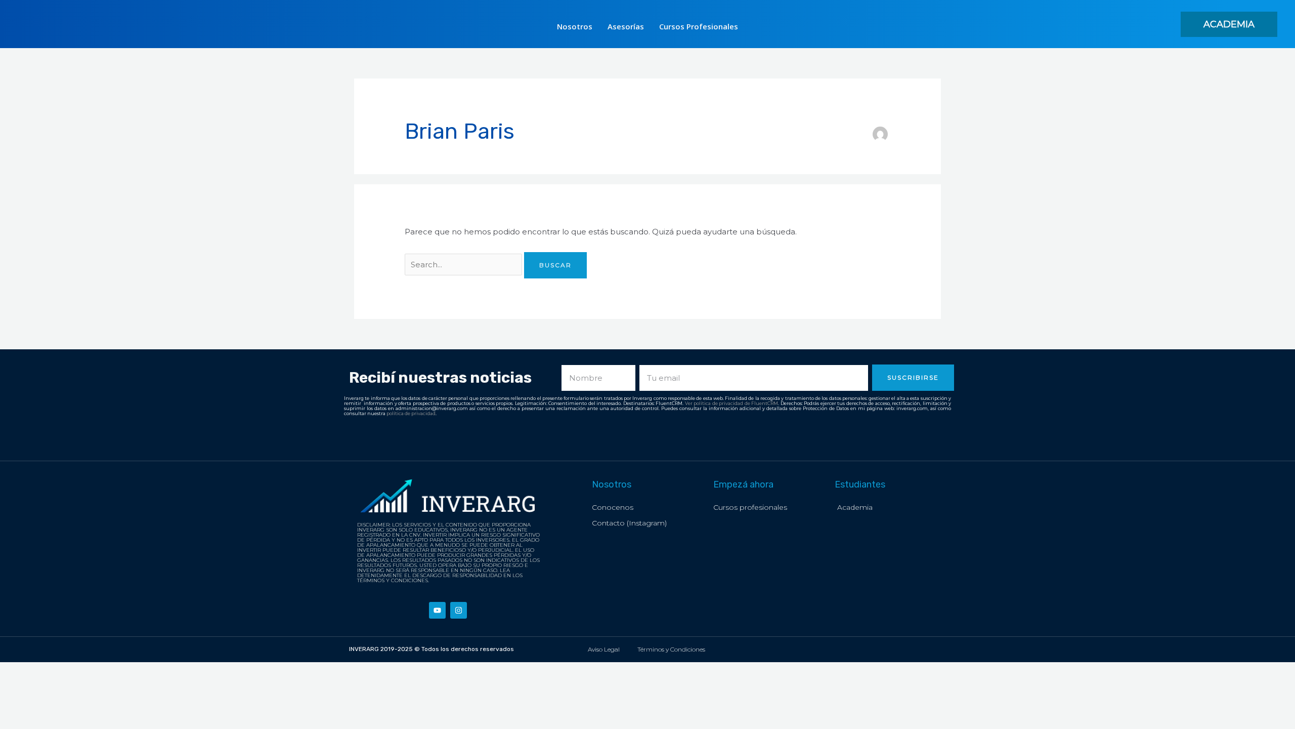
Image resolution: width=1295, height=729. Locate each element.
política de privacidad (411, 413)
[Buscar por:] (464, 264)
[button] (1229, 24)
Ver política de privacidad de (718, 403)
